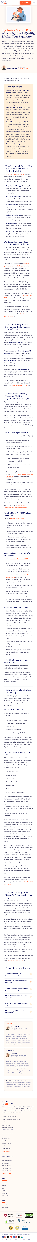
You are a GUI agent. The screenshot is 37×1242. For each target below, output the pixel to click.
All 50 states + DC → (7, 1174)
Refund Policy (23, 1239)
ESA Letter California (7, 1160)
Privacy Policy (15, 1239)
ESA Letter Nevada (6, 1171)
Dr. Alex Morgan (12, 68)
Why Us (4, 1183)
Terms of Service (5, 1239)
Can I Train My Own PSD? (20, 385)
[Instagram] (5, 1237)
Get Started (25, 2)
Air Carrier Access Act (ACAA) (19, 559)
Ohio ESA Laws (5, 1146)
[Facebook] (3, 1237)
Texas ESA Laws (5, 1140)
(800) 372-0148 (6, 1125)
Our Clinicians (5, 1207)
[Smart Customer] (25, 1228)
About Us (4, 1190)
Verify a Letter (5, 1195)
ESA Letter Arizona (6, 1168)
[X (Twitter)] (8, 1237)
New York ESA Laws (7, 1143)
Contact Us (4, 1193)
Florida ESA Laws (6, 1138)
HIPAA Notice (30, 1239)
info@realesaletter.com (7, 1127)
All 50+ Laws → (6, 1151)
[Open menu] (34, 2)
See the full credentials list (16, 960)
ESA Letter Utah (6, 1163)
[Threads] (19, 1237)
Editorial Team (5, 1205)
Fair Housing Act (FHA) (17, 518)
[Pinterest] (16, 1237)
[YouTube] (11, 1237)
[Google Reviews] (22, 1237)
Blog (3, 1188)
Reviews (4, 1185)
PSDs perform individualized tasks (14, 174)
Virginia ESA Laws (6, 1148)
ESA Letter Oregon (6, 1165)
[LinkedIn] (14, 1237)
